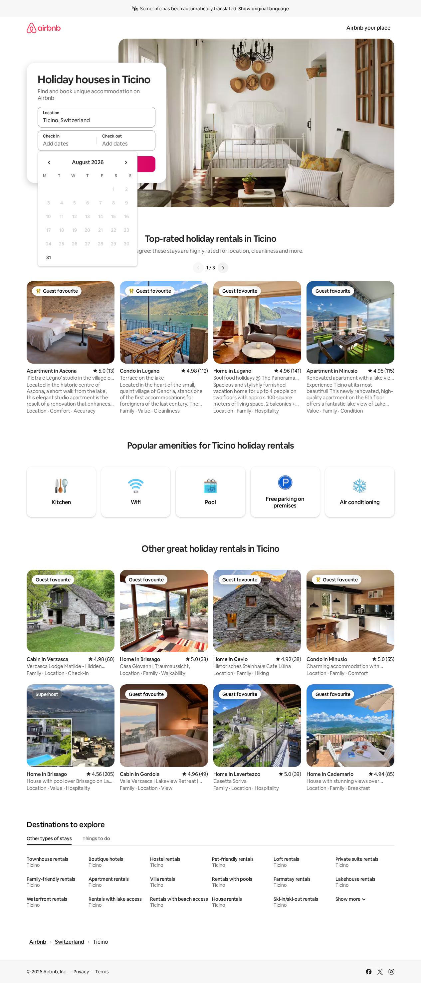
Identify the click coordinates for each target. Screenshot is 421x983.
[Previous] (198, 267)
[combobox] (96, 120)
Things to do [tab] (96, 838)
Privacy (81, 972)
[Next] (223, 267)
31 (48, 257)
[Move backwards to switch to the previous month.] (49, 162)
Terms (102, 972)
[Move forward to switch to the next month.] (126, 162)
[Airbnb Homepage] (44, 27)
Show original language (263, 9)
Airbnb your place (368, 27)
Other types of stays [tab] (49, 838)
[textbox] (67, 144)
